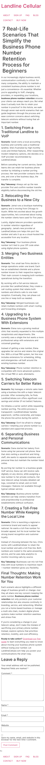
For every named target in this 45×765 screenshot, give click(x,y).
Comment (6, 673)
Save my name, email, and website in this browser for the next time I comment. (20, 739)
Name (4, 705)
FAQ (27, 15)
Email (4, 715)
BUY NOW (21, 20)
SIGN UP (18, 15)
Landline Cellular (21, 6)
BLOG (35, 15)
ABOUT (6, 15)
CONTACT (8, 20)
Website (5, 725)
